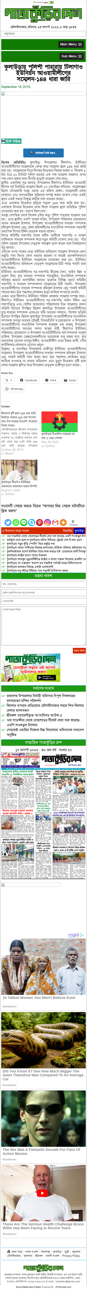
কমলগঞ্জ (45, 1252)
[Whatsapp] (15, 520)
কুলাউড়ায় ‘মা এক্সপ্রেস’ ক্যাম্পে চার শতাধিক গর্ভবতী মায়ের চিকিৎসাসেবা (44, 563)
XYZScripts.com (63, 1287)
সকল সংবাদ (31, 1252)
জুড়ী (67, 1252)
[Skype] (31, 520)
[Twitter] (8, 520)
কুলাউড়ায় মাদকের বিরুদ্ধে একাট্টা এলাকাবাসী (30, 567)
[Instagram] (47, 520)
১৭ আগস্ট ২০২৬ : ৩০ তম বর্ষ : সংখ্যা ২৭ (43, 750)
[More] (63, 520)
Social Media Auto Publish (28, 1287)
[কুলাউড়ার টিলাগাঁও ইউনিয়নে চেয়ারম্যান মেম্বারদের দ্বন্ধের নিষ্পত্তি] (19, 470)
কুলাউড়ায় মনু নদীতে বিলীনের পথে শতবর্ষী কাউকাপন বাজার (37, 571)
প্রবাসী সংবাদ (52, 1256)
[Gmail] (55, 520)
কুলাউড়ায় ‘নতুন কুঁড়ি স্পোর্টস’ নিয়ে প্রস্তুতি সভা (31, 544)
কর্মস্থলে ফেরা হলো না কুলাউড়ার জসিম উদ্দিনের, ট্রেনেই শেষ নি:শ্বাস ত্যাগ (44, 540)
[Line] (23, 520)
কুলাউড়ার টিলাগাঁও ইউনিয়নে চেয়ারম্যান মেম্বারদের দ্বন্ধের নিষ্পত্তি (19, 484)
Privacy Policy (71, 1256)
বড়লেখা (76, 1252)
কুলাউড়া (79, 531)
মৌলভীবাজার (14, 1256)
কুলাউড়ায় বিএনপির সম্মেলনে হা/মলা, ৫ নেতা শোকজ (58, 436)
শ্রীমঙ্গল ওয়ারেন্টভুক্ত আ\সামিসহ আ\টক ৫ (34, 715)
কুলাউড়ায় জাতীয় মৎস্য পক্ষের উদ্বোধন (27, 555)
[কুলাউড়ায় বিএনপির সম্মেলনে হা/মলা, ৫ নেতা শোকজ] (59, 421)
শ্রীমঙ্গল (39, 1256)
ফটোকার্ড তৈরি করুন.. (45, 153)
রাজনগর (28, 1256)
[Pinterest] (39, 520)
